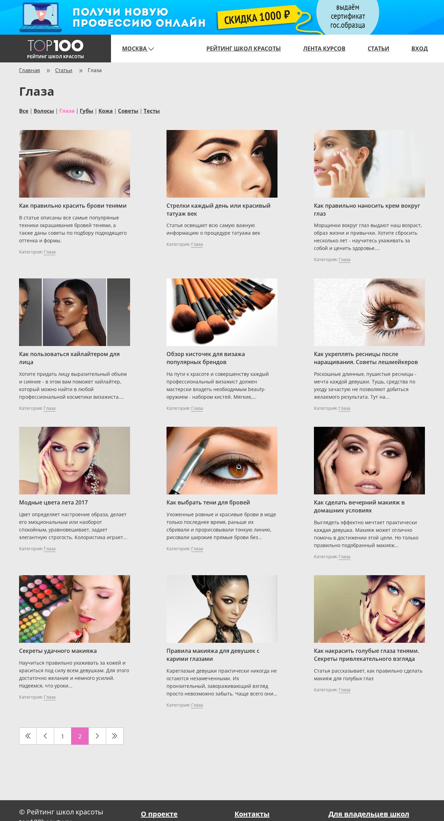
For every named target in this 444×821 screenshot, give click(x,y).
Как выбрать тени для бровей (208, 502)
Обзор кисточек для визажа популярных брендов (205, 358)
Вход (419, 48)
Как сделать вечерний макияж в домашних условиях (359, 506)
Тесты (152, 110)
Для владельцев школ (368, 814)
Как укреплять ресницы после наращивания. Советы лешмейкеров (366, 358)
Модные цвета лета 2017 (53, 502)
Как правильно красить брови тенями (73, 205)
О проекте (159, 814)
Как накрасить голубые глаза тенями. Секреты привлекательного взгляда (366, 655)
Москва (135, 48)
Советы (128, 110)
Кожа (106, 110)
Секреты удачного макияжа (58, 651)
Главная (29, 70)
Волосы (44, 110)
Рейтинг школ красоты (243, 48)
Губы (86, 110)
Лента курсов (324, 48)
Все (23, 110)
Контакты (252, 814)
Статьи (378, 48)
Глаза (50, 252)
